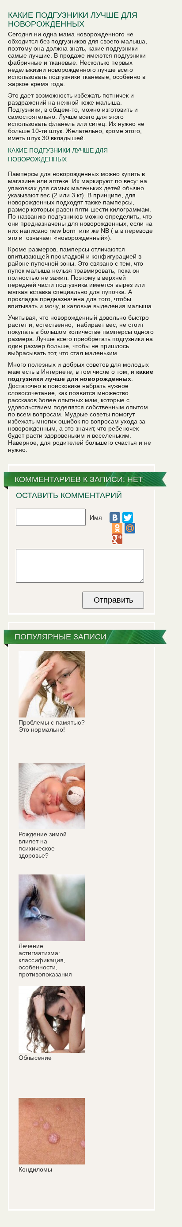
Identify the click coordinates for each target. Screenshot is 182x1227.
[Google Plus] (117, 538)
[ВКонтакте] (115, 517)
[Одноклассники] (117, 528)
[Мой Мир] (130, 528)
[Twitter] (127, 517)
